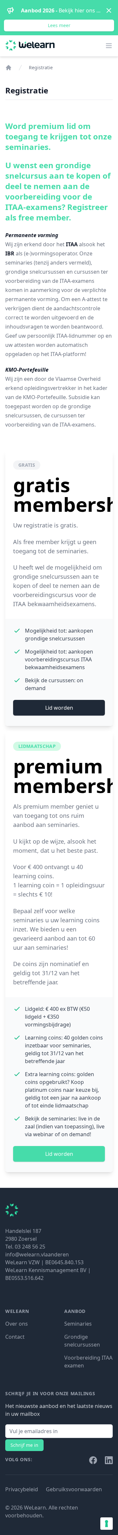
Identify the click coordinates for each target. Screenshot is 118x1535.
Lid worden (59, 707)
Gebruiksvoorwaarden (74, 1489)
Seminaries (78, 1323)
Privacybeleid (21, 1489)
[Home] (8, 67)
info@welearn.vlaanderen (37, 1254)
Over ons (16, 1323)
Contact (15, 1336)
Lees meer (59, 25)
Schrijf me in (24, 1445)
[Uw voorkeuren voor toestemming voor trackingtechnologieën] (106, 1523)
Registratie (41, 67)
